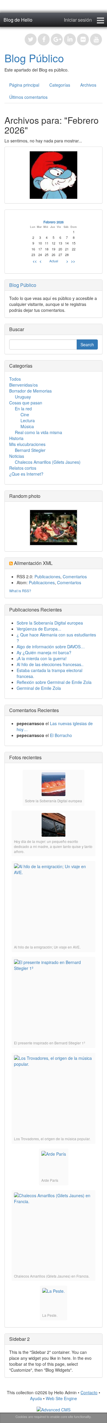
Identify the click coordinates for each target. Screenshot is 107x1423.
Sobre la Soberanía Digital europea (50, 623)
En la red (23, 409)
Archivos (88, 85)
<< (35, 261)
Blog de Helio (18, 19)
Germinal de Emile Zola (39, 688)
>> (73, 261)
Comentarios (75, 576)
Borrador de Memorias (30, 391)
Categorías (59, 85)
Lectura (28, 420)
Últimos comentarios (28, 97)
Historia (16, 438)
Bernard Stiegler (30, 450)
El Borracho (61, 735)
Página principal (24, 85)
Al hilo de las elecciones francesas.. (50, 664)
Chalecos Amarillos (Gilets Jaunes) (48, 462)
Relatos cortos (22, 468)
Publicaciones (47, 576)
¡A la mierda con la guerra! (42, 658)
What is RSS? (20, 590)
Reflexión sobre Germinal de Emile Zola (54, 682)
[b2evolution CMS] (53, 1409)
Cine (25, 414)
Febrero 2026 (53, 222)
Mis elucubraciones (27, 444)
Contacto (89, 1392)
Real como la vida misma (38, 432)
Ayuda (36, 1398)
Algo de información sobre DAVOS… (51, 646)
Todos (15, 379)
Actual (53, 261)
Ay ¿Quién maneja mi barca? (44, 652)
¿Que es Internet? (26, 474)
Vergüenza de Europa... (39, 629)
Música (27, 426)
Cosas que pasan (25, 403)
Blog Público (34, 57)
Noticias (16, 456)
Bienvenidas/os (23, 385)
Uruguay (23, 397)
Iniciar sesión (78, 19)
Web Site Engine (61, 1398)
